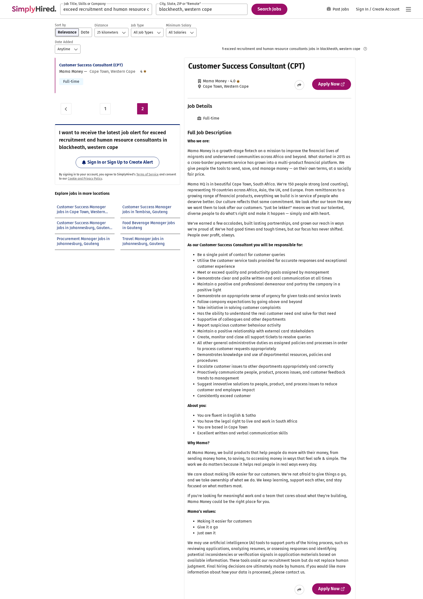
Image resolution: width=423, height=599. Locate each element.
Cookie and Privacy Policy (85, 178)
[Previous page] (66, 108)
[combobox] (106, 9)
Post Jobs (341, 9)
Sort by (60, 25)
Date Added (64, 42)
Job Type (137, 25)
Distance (101, 25)
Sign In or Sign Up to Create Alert (120, 162)
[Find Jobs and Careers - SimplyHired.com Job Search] (34, 9)
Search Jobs (269, 9)
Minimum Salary (178, 25)
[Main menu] (408, 9)
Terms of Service (147, 174)
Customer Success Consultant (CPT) (91, 65)
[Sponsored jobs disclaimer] (365, 49)
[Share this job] (299, 85)
